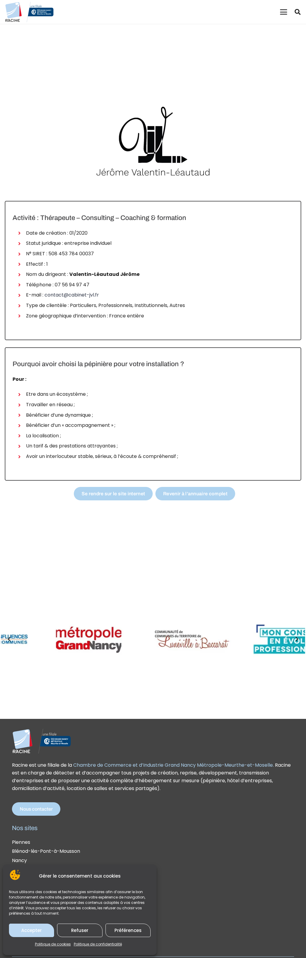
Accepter (31, 930)
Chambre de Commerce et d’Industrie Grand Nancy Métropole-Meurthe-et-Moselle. (173, 765)
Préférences (128, 930)
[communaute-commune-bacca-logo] (173, 639)
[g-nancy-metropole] (72, 639)
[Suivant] (296, 639)
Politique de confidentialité (98, 944)
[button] (283, 12)
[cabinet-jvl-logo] (153, 141)
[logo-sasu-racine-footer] (42, 741)
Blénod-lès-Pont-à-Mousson (46, 851)
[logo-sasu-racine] (29, 11)
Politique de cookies (53, 944)
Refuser (79, 930)
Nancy (19, 860)
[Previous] (9, 639)
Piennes (21, 842)
